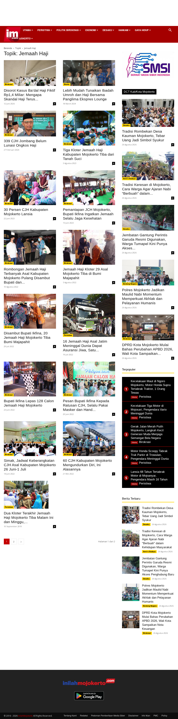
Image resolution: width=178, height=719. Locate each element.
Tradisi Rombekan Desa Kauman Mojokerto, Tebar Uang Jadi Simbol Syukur (143, 135)
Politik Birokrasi (67, 30)
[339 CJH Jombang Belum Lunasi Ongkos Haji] (30, 123)
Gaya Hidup (142, 30)
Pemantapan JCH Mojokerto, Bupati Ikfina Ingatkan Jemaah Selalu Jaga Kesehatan (88, 214)
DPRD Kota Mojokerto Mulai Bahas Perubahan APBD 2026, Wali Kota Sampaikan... (147, 349)
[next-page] (21, 541)
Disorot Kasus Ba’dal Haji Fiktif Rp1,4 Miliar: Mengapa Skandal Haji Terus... (29, 94)
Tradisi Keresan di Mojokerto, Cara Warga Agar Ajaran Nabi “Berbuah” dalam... (146, 189)
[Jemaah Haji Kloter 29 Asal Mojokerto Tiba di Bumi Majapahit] (89, 247)
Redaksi (84, 715)
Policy (164, 715)
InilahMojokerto (25, 715)
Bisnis (66, 84)
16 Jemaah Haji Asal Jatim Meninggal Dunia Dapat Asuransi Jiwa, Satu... (85, 345)
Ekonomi (90, 30)
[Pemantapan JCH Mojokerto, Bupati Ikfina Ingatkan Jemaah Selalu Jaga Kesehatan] (89, 187)
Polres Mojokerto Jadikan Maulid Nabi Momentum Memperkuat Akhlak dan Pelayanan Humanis (157, 593)
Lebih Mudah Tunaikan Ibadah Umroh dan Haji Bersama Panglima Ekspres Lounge (88, 94)
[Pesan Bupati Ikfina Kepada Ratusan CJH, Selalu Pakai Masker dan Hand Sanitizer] (89, 379)
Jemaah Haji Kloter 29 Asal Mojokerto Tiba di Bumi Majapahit (85, 273)
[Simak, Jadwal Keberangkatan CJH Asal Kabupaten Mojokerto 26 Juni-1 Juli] (30, 438)
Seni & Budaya (129, 178)
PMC (155, 715)
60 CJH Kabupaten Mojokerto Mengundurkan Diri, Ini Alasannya (87, 464)
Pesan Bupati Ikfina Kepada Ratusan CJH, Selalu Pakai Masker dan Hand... (86, 405)
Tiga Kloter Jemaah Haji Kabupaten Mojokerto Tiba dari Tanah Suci (88, 154)
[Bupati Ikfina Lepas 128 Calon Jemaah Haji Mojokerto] (30, 379)
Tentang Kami (70, 715)
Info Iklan (146, 715)
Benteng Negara (130, 284)
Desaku (107, 30)
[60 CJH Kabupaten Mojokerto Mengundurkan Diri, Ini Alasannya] (89, 438)
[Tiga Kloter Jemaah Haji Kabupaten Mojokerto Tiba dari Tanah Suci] (89, 128)
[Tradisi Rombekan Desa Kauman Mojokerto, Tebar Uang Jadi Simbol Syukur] (148, 113)
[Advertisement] (89, 14)
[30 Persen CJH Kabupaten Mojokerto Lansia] (30, 187)
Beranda (8, 48)
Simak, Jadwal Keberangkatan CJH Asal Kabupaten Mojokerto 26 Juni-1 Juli (30, 464)
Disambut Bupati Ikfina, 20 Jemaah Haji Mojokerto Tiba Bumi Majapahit (27, 337)
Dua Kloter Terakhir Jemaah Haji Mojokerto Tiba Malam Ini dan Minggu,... (28, 517)
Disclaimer (133, 715)
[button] (170, 30)
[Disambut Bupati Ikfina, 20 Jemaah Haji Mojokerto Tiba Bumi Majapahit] (30, 311)
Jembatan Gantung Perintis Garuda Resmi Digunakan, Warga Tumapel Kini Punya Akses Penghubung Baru (158, 566)
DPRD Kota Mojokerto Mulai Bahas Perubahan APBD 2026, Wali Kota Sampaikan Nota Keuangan (157, 620)
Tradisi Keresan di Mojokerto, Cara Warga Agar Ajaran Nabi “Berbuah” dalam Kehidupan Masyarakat (157, 539)
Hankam (123, 30)
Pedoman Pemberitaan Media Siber (108, 715)
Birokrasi (9, 84)
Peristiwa (43, 30)
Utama (27, 30)
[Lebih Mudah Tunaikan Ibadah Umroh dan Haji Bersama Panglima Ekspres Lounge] (89, 73)
